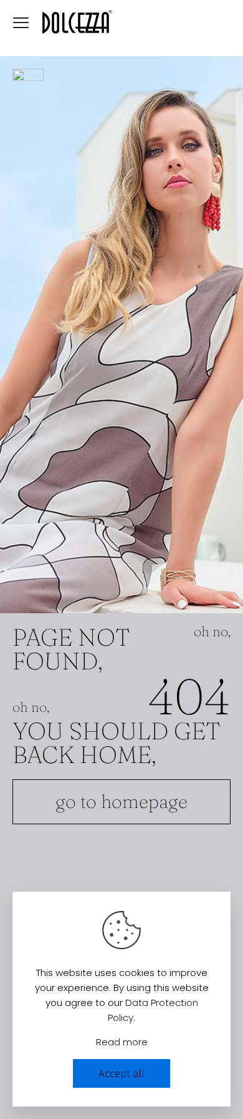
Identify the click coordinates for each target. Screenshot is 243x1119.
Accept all (121, 1073)
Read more (122, 1041)
